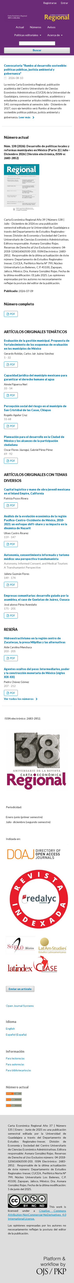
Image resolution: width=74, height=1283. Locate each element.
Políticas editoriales (26, 35)
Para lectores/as (15, 1058)
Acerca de (53, 35)
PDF (12, 313)
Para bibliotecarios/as (18, 1070)
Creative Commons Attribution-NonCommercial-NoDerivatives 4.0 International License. (37, 1214)
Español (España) (16, 1034)
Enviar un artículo (20, 989)
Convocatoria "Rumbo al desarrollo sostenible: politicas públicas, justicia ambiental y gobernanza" (35, 69)
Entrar (64, 3)
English (10, 1028)
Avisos (51, 27)
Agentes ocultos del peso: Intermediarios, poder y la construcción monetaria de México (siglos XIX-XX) (36, 673)
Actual (20, 27)
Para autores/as (15, 1064)
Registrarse (49, 3)
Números (35, 27)
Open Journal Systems (20, 1005)
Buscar (37, 50)
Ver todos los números (19, 698)
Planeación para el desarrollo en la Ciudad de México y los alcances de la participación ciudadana (34, 440)
